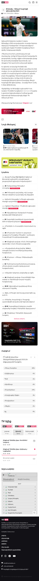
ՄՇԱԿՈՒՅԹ (5, 538)
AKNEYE (3, 544)
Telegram (26, 103)
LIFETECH (4, 541)
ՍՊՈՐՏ (3, 536)
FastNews (4, 522)
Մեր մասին (5, 547)
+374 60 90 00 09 (8, 566)
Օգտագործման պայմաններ (11, 550)
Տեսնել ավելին (19, 319)
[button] (33, 2)
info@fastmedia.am (9, 563)
